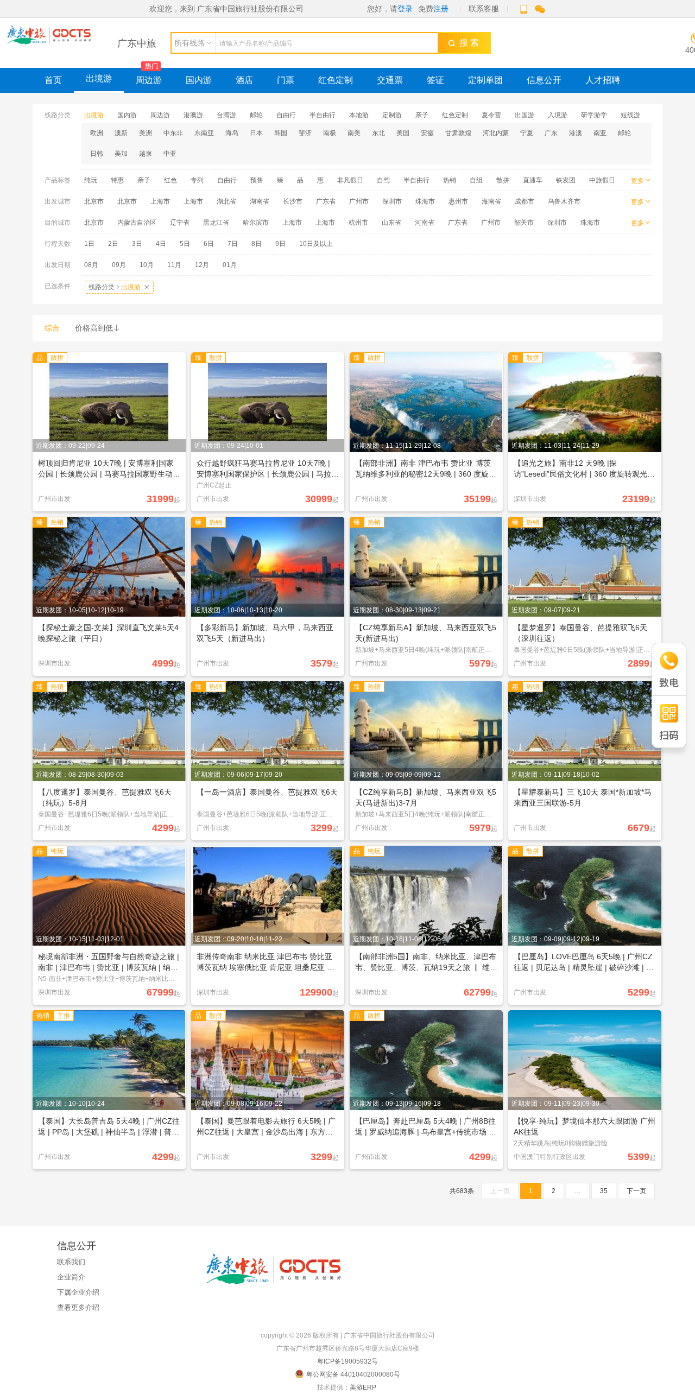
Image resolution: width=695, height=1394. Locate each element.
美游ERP (363, 1387)
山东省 (391, 222)
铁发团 (566, 180)
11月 (174, 265)
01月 (230, 265)
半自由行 (322, 115)
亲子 (421, 115)
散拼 (502, 180)
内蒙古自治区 (136, 222)
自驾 (383, 180)
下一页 (636, 1191)
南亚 (599, 133)
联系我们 (71, 1262)
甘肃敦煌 (458, 133)
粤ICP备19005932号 (347, 1361)
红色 (170, 180)
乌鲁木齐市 (564, 201)
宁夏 (526, 133)
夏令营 (491, 115)
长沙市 (292, 201)
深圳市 (392, 201)
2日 (113, 244)
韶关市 (524, 222)
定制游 (392, 115)
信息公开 (544, 80)
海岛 (231, 133)
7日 (233, 244)
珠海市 (425, 201)
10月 (147, 265)
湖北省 (226, 201)
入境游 (557, 115)
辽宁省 (179, 222)
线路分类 (119, 287)
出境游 (99, 78)
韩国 (280, 133)
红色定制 (335, 80)
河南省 (424, 222)
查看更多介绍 (78, 1307)
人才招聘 (602, 80)
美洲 (145, 133)
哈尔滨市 (256, 222)
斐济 (305, 133)
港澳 (575, 133)
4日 (161, 244)
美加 (121, 153)
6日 (209, 244)
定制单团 (485, 80)
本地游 (359, 115)
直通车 (532, 180)
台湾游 (226, 115)
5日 (185, 244)
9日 (280, 244)
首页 (53, 80)
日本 (256, 133)
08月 (91, 265)
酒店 (244, 80)
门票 (285, 80)
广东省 (326, 201)
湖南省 (259, 201)
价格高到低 (98, 328)
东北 (378, 133)
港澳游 (193, 115)
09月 (119, 265)
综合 (52, 328)
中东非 (173, 133)
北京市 (94, 201)
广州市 (359, 201)
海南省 (491, 201)
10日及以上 (316, 244)
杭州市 (358, 222)
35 (604, 1191)
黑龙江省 (216, 222)
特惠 (117, 180)
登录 (405, 8)
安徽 (427, 133)
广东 (551, 133)
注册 (440, 8)
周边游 (149, 80)
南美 (354, 133)
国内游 (199, 80)
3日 (137, 244)
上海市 (160, 201)
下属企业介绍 (78, 1292)
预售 (256, 180)
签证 (435, 80)
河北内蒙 (496, 133)
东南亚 (204, 133)
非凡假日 (350, 180)
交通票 (390, 80)
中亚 (169, 153)
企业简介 (71, 1277)
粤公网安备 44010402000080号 (353, 1374)
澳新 (121, 133)
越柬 (145, 153)
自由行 (286, 115)
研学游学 (594, 115)
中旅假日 (602, 180)
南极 (329, 133)
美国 (402, 133)
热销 (449, 180)
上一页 (500, 1191)
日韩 (96, 153)
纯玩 (90, 180)
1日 (89, 244)
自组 (476, 180)
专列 (197, 180)
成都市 (524, 201)
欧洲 (96, 133)
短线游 (630, 115)
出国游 (524, 115)
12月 (202, 265)
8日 (256, 244)
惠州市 (458, 201)
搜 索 (467, 42)
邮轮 (256, 115)
